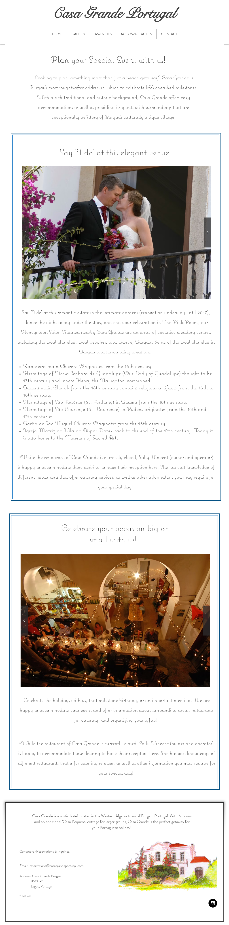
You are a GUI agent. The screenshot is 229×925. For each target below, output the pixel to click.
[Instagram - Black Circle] (212, 903)
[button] (116, 232)
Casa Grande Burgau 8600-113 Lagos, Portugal (40, 881)
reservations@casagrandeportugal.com (56, 865)
